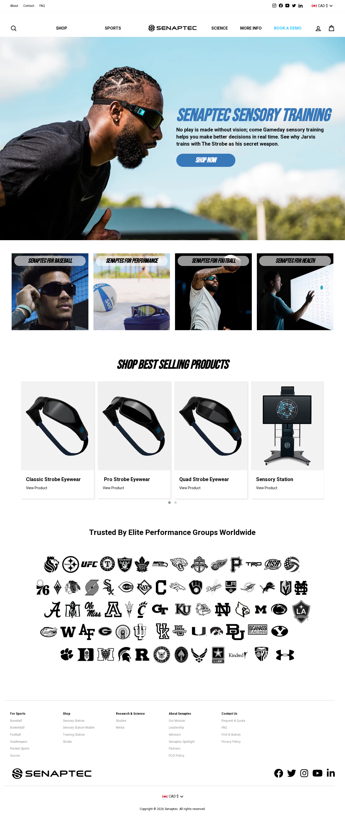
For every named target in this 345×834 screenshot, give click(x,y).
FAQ (42, 6)
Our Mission (177, 721)
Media (120, 727)
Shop (61, 28)
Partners (174, 748)
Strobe (67, 741)
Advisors (175, 734)
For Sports (18, 713)
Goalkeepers (18, 741)
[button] (169, 502)
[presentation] (13, 443)
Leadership (176, 727)
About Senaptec (180, 713)
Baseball (16, 721)
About (14, 6)
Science (219, 28)
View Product (36, 488)
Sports (113, 28)
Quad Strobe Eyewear (204, 479)
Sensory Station (274, 479)
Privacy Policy (231, 741)
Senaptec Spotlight (182, 741)
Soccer (15, 755)
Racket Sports (19, 748)
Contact (28, 6)
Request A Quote (233, 721)
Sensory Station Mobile (78, 727)
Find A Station (231, 734)
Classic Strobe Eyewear (53, 479)
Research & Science (130, 713)
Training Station (74, 734)
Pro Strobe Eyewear (127, 479)
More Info (251, 28)
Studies (121, 721)
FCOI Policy (176, 755)
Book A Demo (288, 28)
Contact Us (229, 713)
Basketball (17, 727)
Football (15, 734)
